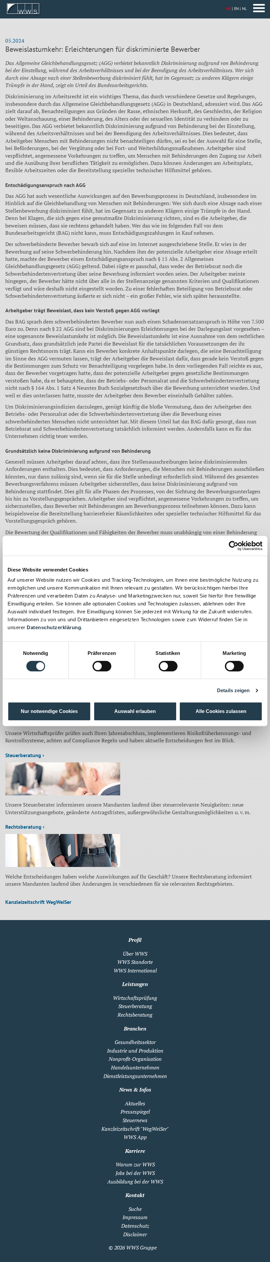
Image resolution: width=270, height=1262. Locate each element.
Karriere (135, 1150)
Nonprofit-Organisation (135, 1058)
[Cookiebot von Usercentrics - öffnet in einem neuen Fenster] (233, 546)
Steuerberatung (135, 1006)
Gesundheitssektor (135, 1042)
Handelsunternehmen (135, 1067)
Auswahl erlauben (135, 711)
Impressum (135, 1217)
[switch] (102, 666)
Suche (135, 1209)
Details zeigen (233, 690)
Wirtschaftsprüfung (135, 997)
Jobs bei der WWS (135, 1173)
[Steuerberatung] (62, 793)
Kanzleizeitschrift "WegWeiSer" (135, 1128)
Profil (135, 939)
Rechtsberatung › (24, 826)
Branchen (135, 1028)
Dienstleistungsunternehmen (135, 1076)
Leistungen (135, 984)
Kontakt (135, 1195)
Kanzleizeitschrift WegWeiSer (38, 902)
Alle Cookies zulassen (221, 711)
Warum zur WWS (135, 1164)
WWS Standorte (135, 962)
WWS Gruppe (141, 1247)
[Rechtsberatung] (62, 865)
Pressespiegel (135, 1111)
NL (244, 8)
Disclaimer (135, 1234)
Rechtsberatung (135, 1014)
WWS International (135, 970)
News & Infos (135, 1089)
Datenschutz (135, 1225)
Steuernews (135, 1120)
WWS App (135, 1137)
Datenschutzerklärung (54, 627)
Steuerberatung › (24, 755)
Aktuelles (135, 1103)
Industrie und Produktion (135, 1050)
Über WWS (135, 953)
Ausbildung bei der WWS (135, 1181)
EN (236, 8)
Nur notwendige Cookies (49, 711)
